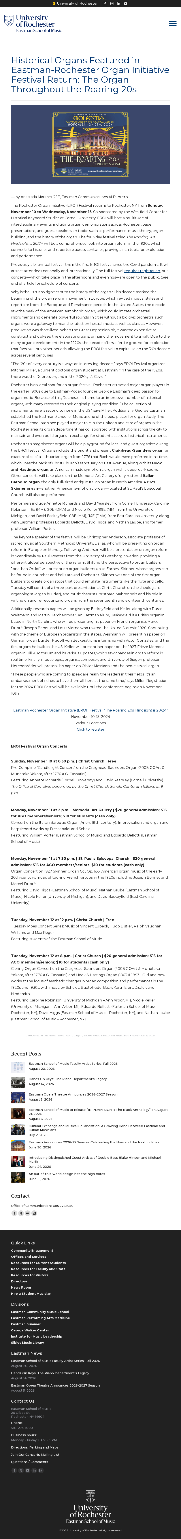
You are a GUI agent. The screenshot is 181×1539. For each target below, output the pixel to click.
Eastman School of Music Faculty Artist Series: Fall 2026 (73, 1064)
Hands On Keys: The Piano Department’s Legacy (68, 1079)
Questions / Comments (29, 1462)
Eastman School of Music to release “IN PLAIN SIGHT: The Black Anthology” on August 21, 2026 (98, 1112)
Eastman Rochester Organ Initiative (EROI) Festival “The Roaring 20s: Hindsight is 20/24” (90, 710)
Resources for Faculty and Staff (38, 1269)
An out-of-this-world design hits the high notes (67, 1174)
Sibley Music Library (27, 1343)
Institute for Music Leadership (36, 1336)
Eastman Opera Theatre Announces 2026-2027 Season (73, 1094)
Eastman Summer (26, 1324)
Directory (19, 1281)
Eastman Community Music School (40, 1312)
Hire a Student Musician (31, 1294)
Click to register (90, 729)
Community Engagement (32, 1251)
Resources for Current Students (38, 1263)
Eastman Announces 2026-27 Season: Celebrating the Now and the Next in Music (94, 1142)
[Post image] (18, 1067)
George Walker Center (30, 1330)
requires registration (142, 271)
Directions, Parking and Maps (34, 1447)
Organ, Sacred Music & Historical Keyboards (101, 1035)
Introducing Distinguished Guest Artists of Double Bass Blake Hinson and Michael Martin (95, 1160)
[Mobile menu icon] (173, 23)
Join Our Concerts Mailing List (35, 1455)
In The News (48, 1035)
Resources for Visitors (29, 1275)
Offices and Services (28, 1257)
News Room (64, 1035)
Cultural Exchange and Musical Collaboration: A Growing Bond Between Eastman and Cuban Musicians (97, 1128)
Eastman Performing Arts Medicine (40, 1318)
